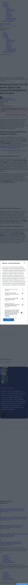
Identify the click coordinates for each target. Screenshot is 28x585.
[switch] (22, 293)
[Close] (24, 263)
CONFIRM (8, 319)
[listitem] (14, 290)
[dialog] (14, 292)
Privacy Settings (23, 584)
